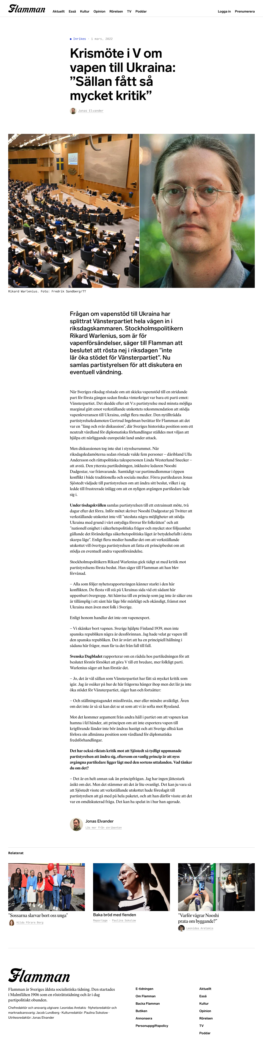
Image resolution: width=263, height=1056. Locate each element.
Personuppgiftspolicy (152, 1026)
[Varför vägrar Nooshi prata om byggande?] (216, 887)
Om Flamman (146, 996)
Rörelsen (116, 12)
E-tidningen (144, 989)
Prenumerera (245, 12)
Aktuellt (59, 12)
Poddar (141, 12)
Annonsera (144, 1018)
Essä (72, 12)
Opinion (99, 12)
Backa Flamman (148, 1004)
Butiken (141, 1011)
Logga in (224, 12)
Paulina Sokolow (124, 920)
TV (129, 12)
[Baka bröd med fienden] (131, 887)
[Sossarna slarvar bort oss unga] (46, 887)
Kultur (84, 12)
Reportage (100, 920)
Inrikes (80, 39)
